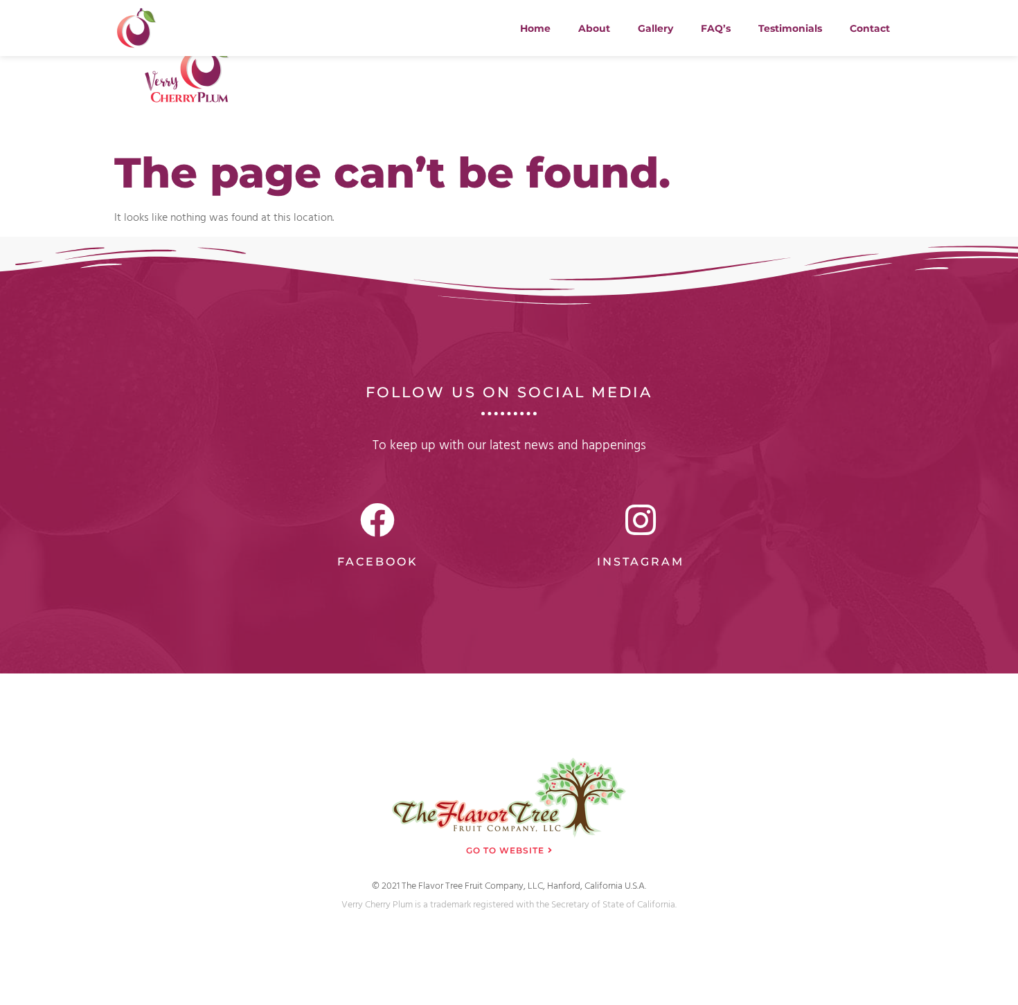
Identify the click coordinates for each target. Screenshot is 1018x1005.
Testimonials (790, 28)
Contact (870, 28)
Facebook (377, 561)
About (594, 28)
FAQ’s (716, 28)
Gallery (655, 28)
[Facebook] (377, 519)
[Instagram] (640, 519)
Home (535, 28)
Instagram (640, 561)
